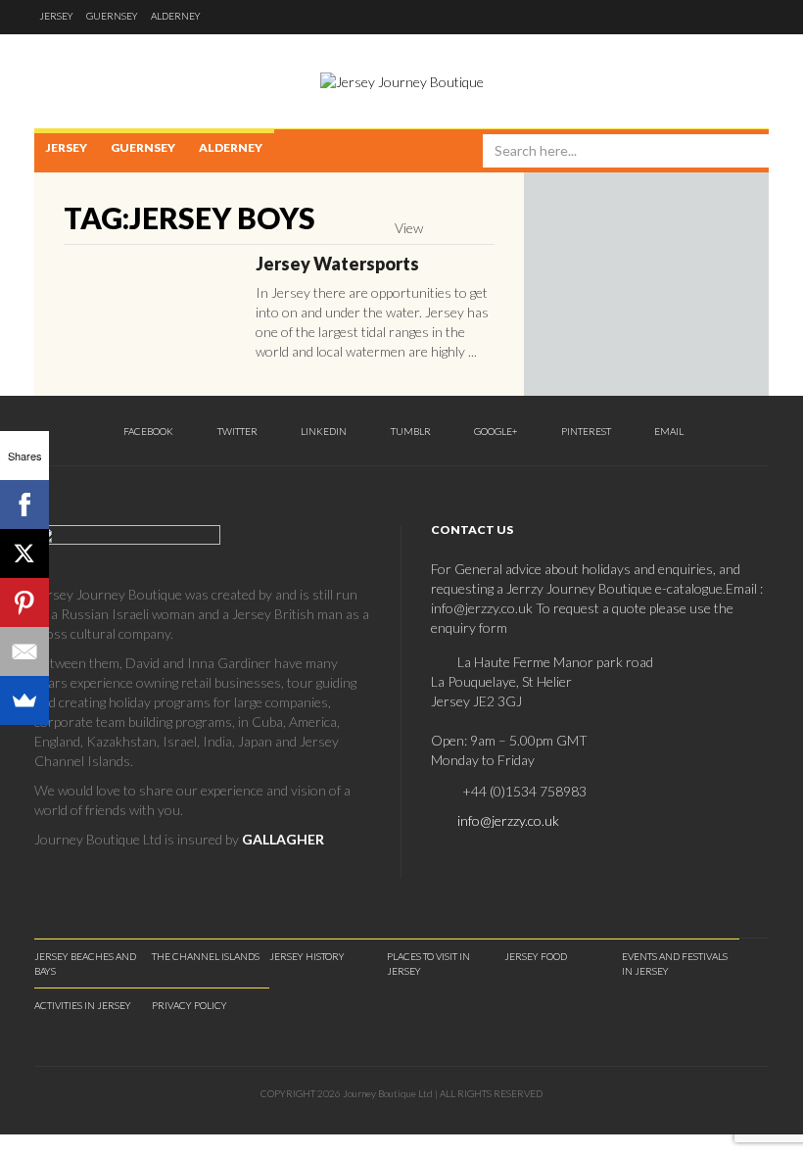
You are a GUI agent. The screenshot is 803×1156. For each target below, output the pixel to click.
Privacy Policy (189, 1005)
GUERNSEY (112, 16)
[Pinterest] (24, 602)
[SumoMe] (24, 700)
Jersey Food (535, 956)
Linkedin (323, 431)
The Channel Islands (206, 956)
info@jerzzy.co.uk (508, 820)
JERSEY (56, 16)
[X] (24, 553)
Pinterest (585, 431)
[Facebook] (24, 504)
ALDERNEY (176, 16)
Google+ (494, 431)
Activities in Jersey (82, 1005)
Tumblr (410, 431)
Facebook (147, 431)
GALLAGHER (283, 839)
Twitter (236, 431)
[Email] (24, 651)
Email (668, 431)
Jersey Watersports (337, 263)
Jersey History (307, 956)
